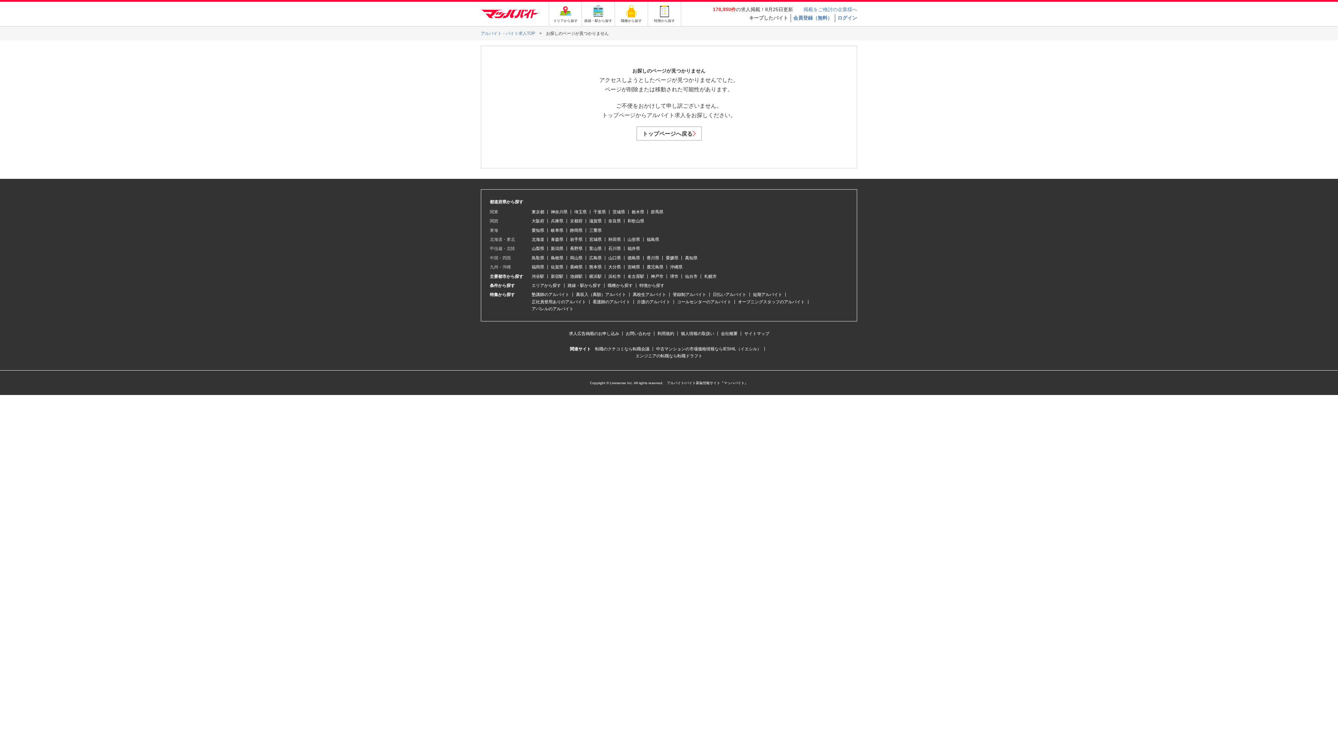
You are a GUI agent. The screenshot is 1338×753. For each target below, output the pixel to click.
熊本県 (595, 267)
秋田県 (614, 239)
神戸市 (657, 276)
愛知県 (538, 230)
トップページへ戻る (668, 134)
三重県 (595, 230)
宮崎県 (634, 267)
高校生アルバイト (649, 294)
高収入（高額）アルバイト (601, 294)
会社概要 (729, 333)
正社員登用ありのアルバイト (559, 301)
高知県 (691, 258)
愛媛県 (672, 258)
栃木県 (638, 212)
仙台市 (691, 276)
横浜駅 (595, 276)
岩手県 (576, 239)
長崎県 (576, 267)
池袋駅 (576, 276)
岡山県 (576, 258)
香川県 (653, 258)
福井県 (634, 248)
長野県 (576, 248)
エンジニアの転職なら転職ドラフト (669, 355)
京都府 (576, 221)
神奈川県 (559, 212)
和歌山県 (636, 221)
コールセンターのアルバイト (704, 301)
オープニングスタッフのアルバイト (771, 301)
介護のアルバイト (653, 301)
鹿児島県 (655, 267)
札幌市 (710, 276)
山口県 (614, 258)
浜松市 (614, 276)
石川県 (614, 248)
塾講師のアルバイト (550, 294)
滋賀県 (595, 221)
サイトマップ (756, 333)
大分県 (614, 267)
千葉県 (599, 212)
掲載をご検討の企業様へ (830, 9)
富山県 (595, 248)
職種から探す (620, 285)
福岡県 (538, 267)
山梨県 (538, 248)
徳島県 (634, 258)
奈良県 (614, 221)
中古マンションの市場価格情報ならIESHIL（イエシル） (708, 349)
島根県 (557, 258)
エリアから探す (546, 285)
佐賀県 (557, 267)
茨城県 (619, 212)
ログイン (847, 18)
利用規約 (666, 333)
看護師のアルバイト (611, 301)
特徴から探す (651, 285)
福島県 (653, 239)
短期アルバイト (767, 294)
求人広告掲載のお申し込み (594, 333)
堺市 (674, 276)
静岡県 (576, 230)
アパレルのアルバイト (553, 308)
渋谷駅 (538, 276)
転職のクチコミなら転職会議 (622, 349)
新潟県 (557, 248)
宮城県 (595, 239)
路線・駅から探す (584, 285)
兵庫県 (557, 221)
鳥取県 (538, 258)
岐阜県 (557, 230)
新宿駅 (557, 276)
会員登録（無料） (812, 18)
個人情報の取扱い (697, 333)
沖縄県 (676, 267)
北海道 (538, 239)
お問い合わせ (638, 333)
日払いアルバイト (729, 294)
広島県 (595, 258)
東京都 (538, 212)
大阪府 (538, 221)
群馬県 (657, 212)
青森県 (557, 239)
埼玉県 (580, 212)
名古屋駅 (636, 276)
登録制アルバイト (689, 294)
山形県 (634, 239)
